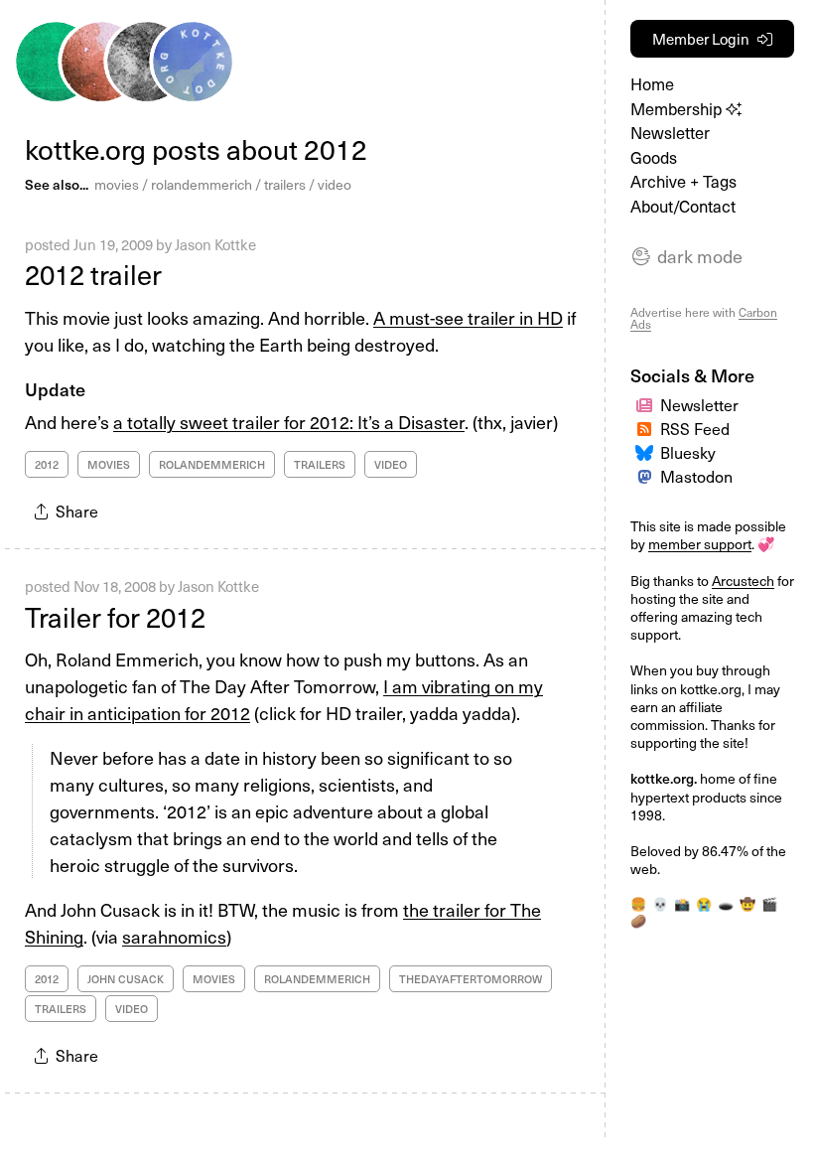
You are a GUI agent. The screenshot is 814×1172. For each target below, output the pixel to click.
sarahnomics (174, 936)
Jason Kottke (215, 244)
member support (699, 543)
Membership (678, 108)
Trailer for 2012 (115, 616)
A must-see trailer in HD (468, 317)
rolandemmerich (201, 184)
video (334, 184)
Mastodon (696, 476)
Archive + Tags (683, 181)
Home (652, 84)
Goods (653, 157)
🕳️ (726, 903)
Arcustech (743, 580)
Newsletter (670, 132)
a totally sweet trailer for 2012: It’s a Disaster (289, 421)
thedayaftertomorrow (470, 978)
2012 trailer (93, 273)
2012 (47, 464)
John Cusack (125, 978)
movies (116, 184)
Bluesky (688, 452)
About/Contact (683, 206)
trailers (285, 184)
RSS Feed (695, 428)
